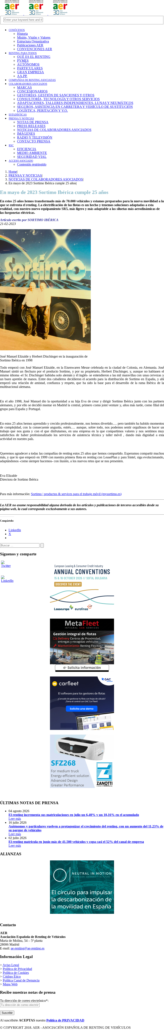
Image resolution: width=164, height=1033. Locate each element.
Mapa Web (10, 984)
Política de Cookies (16, 972)
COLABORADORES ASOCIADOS (28, 83)
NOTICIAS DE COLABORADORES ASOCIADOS (54, 130)
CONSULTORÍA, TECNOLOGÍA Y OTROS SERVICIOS (58, 99)
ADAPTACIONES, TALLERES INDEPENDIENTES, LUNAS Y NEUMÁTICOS (75, 103)
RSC (11, 145)
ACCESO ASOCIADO (21, 160)
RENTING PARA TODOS (23, 53)
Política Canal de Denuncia (21, 980)
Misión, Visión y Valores (33, 37)
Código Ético (12, 976)
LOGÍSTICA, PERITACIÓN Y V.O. (42, 110)
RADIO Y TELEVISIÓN (34, 137)
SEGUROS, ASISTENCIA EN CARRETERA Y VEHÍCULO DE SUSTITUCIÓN (75, 107)
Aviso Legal (11, 965)
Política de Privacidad (17, 969)
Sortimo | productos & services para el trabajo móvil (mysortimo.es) (76, 494)
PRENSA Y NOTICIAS (21, 118)
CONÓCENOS (17, 30)
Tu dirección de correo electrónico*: (24, 1000)
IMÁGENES (26, 133)
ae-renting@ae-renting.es (27, 948)
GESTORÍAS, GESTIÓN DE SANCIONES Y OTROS (55, 95)
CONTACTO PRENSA (33, 141)
